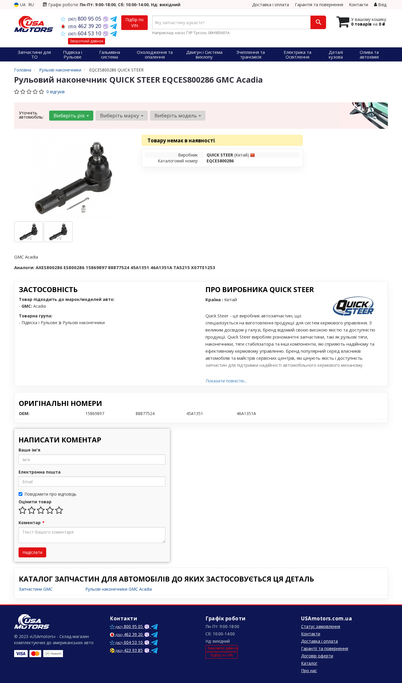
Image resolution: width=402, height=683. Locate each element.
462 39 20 (85, 25)
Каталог (309, 663)
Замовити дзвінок (222, 648)
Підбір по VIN (134, 22)
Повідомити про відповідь (50, 494)
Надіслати (32, 552)
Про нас (309, 670)
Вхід (381, 4)
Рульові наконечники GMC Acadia (118, 589)
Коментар (31, 522)
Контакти (358, 4)
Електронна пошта (40, 472)
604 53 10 (85, 33)
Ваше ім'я (29, 450)
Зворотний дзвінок (86, 41)
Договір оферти (317, 656)
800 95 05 (85, 18)
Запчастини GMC (36, 589)
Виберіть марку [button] (120, 115)
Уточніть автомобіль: (31, 115)
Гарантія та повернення (319, 4)
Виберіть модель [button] (176, 115)
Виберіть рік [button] (70, 115)
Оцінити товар (35, 501)
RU (31, 4)
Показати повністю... (226, 381)
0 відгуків (55, 91)
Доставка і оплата (270, 4)
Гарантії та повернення (324, 648)
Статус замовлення (320, 626)
